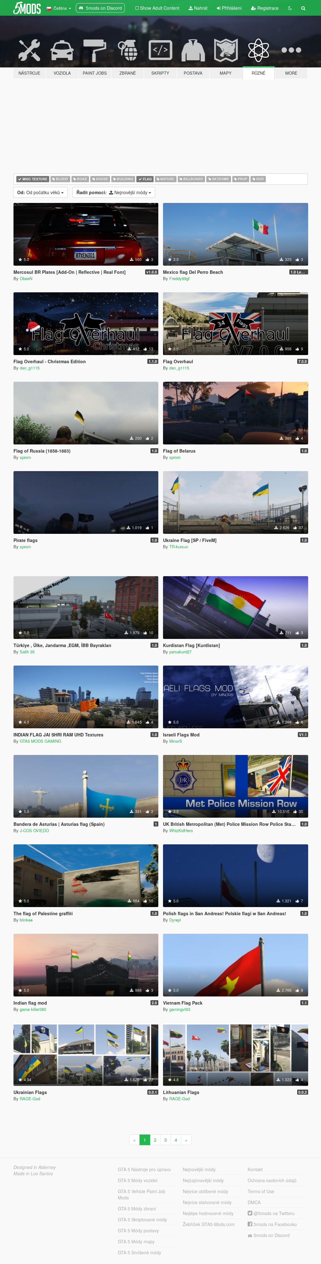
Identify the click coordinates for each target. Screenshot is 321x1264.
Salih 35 (27, 652)
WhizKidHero (181, 830)
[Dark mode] (290, 8)
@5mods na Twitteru (273, 1213)
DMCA (254, 1202)
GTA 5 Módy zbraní (137, 1208)
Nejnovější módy (112, 192)
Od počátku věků (39, 192)
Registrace (267, 8)
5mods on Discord (271, 1235)
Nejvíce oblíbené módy (205, 1191)
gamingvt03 (179, 1009)
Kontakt (255, 1169)
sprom (25, 457)
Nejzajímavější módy (203, 1180)
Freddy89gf (179, 278)
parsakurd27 (180, 652)
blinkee (26, 920)
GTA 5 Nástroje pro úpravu (144, 1169)
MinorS (175, 741)
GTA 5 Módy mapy (136, 1241)
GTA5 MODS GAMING (40, 741)
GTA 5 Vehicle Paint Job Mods (141, 1194)
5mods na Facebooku (274, 1224)
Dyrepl (175, 920)
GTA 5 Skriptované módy (142, 1219)
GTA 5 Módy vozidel (137, 1180)
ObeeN (26, 278)
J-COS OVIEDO (34, 830)
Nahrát (200, 8)
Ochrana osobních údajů (272, 1180)
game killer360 (33, 1009)
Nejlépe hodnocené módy (208, 1213)
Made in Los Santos (33, 1173)
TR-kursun (178, 547)
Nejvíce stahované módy (207, 1202)
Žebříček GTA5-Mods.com (209, 1224)
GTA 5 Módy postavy (138, 1230)
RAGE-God (30, 1099)
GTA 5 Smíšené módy (139, 1252)
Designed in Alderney (34, 1167)
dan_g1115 (29, 368)
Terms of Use (261, 1191)
